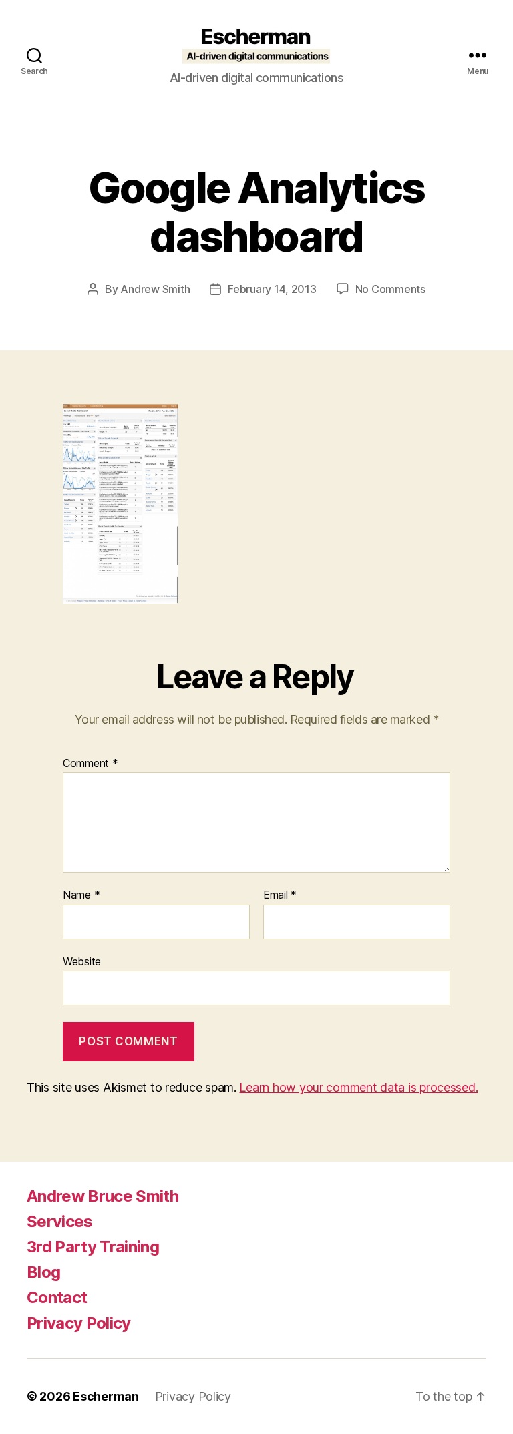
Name (81, 895)
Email (280, 895)
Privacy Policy (79, 1323)
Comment (90, 764)
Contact (57, 1297)
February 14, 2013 (272, 289)
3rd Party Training (93, 1246)
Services (60, 1221)
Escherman (106, 1396)
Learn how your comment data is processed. (358, 1087)
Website (82, 961)
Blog (43, 1272)
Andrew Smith (155, 289)
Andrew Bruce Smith (102, 1196)
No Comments (390, 289)
